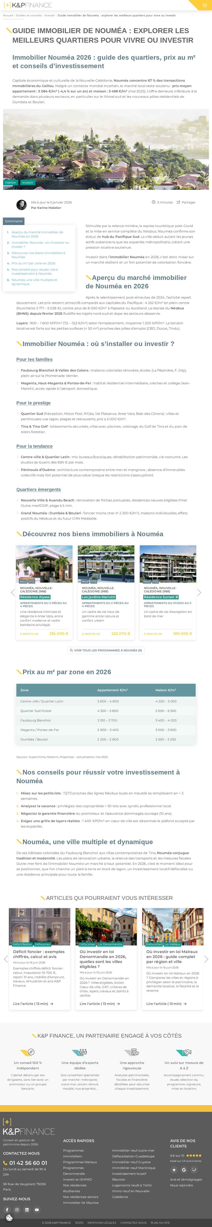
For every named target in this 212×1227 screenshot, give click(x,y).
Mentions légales (102, 1222)
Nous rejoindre (181, 1185)
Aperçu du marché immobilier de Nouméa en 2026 (37, 234)
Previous (12, 592)
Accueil (8, 15)
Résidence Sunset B (99, 597)
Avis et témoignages (186, 1179)
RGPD (79, 1222)
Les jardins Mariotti (36, 597)
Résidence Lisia (157, 597)
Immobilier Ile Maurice (81, 1203)
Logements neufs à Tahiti (132, 1185)
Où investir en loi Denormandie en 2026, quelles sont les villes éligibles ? (103, 959)
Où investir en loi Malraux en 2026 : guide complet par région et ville (172, 956)
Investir (50, 15)
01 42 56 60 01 (28, 1163)
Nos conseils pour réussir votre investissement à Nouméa (35, 271)
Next (199, 592)
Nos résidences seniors (80, 1197)
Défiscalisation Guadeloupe (133, 1156)
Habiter (10, 182)
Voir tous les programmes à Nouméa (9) (108, 650)
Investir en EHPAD (77, 1179)
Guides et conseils (29, 15)
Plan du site (160, 1222)
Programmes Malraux (80, 1162)
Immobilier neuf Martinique (134, 1168)
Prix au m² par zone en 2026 (33, 263)
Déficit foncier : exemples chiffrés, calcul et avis (39, 954)
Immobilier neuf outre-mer (133, 1150)
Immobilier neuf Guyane (131, 1162)
